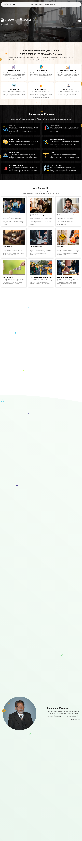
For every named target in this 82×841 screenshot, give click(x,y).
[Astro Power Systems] (10, 4)
